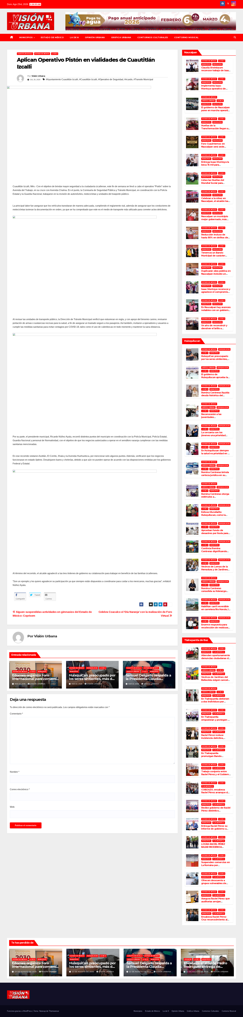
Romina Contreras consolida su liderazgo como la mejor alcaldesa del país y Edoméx (215, 592)
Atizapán (187, 959)
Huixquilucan (92, 668)
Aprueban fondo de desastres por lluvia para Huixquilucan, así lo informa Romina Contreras (215, 534)
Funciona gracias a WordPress (20, 1011)
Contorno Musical (186, 37)
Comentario (16, 713)
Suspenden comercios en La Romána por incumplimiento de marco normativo (215, 866)
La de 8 (74, 37)
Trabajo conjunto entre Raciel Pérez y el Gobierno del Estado (215, 774)
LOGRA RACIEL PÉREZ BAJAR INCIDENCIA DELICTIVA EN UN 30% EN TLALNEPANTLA (215, 848)
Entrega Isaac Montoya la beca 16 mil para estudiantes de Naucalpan (215, 165)
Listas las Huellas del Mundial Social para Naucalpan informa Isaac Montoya (215, 184)
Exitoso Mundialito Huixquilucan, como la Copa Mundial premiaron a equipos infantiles (216, 516)
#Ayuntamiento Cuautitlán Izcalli (62, 79)
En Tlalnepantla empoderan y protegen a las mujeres (215, 720)
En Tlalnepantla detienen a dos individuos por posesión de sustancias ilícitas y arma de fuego (215, 703)
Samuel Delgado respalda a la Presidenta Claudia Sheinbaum (148, 678)
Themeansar (54, 1011)
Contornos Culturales (152, 37)
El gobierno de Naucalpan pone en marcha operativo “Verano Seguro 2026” (216, 110)
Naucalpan (217, 64)
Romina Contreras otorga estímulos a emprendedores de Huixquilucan (215, 498)
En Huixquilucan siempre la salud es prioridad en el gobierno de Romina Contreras (215, 455)
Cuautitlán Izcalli (25, 53)
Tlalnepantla (218, 652)
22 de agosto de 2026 (83, 972)
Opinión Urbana (95, 37)
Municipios (26, 37)
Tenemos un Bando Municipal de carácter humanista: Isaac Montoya (215, 255)
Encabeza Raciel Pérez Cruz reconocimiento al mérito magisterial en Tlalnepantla (214, 921)
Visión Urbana (38, 76)
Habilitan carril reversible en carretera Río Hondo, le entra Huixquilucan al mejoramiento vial (215, 610)
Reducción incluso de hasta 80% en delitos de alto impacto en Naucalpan (214, 239)
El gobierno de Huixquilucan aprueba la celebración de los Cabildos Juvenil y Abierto (215, 378)
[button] (235, 37)
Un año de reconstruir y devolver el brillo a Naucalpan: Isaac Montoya (215, 328)
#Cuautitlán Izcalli (88, 79)
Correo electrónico (20, 789)
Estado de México (52, 37)
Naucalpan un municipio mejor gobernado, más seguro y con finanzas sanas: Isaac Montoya (214, 220)
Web (12, 807)
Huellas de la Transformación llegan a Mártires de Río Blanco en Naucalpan (215, 130)
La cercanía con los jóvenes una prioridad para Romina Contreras (213, 435)
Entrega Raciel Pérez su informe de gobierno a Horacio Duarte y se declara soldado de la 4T (215, 830)
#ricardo (128, 79)
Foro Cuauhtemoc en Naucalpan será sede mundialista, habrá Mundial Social (213, 148)
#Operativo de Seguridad (110, 79)
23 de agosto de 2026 (26, 972)
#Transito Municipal (143, 79)
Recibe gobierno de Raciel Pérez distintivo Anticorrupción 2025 (215, 810)
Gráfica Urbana (121, 37)
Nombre (14, 772)
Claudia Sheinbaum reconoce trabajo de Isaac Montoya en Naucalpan (215, 70)
